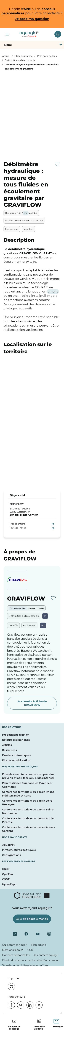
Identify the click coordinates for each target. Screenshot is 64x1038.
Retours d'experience (16, 739)
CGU (30, 950)
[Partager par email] (20, 1005)
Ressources (9, 750)
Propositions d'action (16, 734)
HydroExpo (9, 884)
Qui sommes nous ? (14, 944)
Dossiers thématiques (16, 755)
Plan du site (38, 944)
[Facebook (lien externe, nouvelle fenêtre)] (26, 933)
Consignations (11, 855)
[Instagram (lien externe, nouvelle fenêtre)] (49, 933)
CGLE (5, 869)
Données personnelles (16, 955)
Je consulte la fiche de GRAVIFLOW (32, 703)
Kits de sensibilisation (16, 760)
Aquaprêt (8, 844)
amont (53, 291)
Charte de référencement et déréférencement (30, 960)
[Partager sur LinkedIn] (29, 1005)
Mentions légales (12, 950)
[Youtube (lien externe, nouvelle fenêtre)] (37, 933)
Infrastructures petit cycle (19, 850)
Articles (7, 745)
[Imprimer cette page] (11, 986)
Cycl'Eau (7, 874)
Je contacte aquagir (46, 955)
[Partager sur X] (39, 1005)
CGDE (6, 879)
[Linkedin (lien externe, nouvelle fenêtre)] (14, 933)
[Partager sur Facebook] (11, 1005)
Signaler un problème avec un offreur (25, 965)
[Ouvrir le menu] (7, 34)
